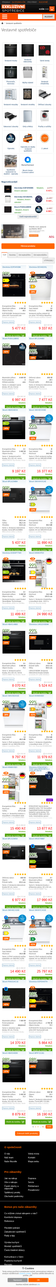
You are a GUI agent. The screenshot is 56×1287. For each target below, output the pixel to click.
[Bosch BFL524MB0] (40, 359)
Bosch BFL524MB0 (36, 339)
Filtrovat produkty (28, 246)
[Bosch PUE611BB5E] (7, 212)
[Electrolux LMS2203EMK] (40, 653)
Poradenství (33, 1190)
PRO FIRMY (32, 2)
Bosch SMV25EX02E (11, 696)
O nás (7, 1153)
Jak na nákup (10, 1178)
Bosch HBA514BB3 (10, 624)
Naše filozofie (10, 1161)
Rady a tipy (9, 1235)
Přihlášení (6, 2)
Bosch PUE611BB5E (22, 207)
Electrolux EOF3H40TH (38, 982)
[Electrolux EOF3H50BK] (7, 192)
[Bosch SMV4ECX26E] (13, 941)
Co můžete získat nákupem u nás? (20, 1213)
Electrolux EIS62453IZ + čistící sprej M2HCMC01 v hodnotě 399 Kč (39, 769)
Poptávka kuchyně (13, 1260)
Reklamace (33, 1186)
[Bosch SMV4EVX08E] (40, 441)
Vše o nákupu (10, 1182)
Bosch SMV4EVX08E (37, 410)
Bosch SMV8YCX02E (37, 910)
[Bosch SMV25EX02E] (13, 727)
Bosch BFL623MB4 (10, 482)
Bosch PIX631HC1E (10, 982)
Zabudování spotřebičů (15, 1231)
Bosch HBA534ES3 (10, 410)
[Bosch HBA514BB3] (13, 653)
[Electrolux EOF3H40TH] (40, 1011)
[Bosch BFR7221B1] (40, 1074)
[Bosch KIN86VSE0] (14, 802)
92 (43, 1127)
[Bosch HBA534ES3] (13, 439)
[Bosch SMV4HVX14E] (40, 513)
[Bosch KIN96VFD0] (40, 588)
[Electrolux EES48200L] (7, 202)
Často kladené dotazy (14, 1250)
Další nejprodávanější (28, 217)
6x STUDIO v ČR (18, 2)
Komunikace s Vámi (13, 1257)
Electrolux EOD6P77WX (12, 553)
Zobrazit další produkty (27, 1133)
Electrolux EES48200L (23, 197)
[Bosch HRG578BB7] (40, 867)
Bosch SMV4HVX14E (37, 482)
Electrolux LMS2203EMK (39, 624)
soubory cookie (25, 1274)
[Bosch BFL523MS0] (13, 859)
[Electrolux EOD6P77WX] (13, 582)
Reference (9, 1221)
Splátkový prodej (12, 1192)
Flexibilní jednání (12, 1228)
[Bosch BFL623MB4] (13, 502)
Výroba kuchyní (11, 1242)
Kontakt (15, 5)
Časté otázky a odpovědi (11, 1187)
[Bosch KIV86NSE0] (40, 730)
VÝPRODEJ (48, 261)
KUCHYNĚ (43, 2)
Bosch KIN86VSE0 (10, 767)
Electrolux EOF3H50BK (23, 188)
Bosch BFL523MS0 (10, 839)
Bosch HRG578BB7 (37, 839)
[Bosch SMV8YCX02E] (40, 944)
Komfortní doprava (13, 1217)
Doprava (32, 1178)
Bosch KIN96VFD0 (36, 553)
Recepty (8, 1264)
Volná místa (33, 1153)
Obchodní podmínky (13, 1196)
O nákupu (6, 5)
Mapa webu (33, 1161)
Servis (31, 1182)
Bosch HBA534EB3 (10, 1053)
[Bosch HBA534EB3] (13, 1082)
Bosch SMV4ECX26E (11, 910)
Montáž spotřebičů (13, 1246)
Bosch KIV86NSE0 (36, 696)
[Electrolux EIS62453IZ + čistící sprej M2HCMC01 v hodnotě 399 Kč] (40, 796)
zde (38, 1285)
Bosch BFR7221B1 (36, 1053)
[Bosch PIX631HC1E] (13, 1008)
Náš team (8, 1157)
